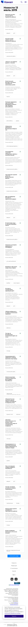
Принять (14, 616)
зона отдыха (17, 283)
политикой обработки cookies (12, 613)
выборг (8, 283)
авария (8, 33)
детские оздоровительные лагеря (13, 550)
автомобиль (10, 120)
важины (9, 327)
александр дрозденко (12, 146)
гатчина (8, 438)
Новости (14, 563)
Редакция (14, 565)
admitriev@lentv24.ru (14, 604)
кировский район (11, 56)
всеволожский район (12, 169)
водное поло (10, 414)
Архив (14, 571)
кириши (18, 414)
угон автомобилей (11, 261)
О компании (14, 568)
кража (17, 120)
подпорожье (10, 503)
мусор (8, 96)
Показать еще (14, 556)
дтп (14, 33)
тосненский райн (11, 371)
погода (8, 350)
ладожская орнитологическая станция (13, 394)
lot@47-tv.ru (16, 602)
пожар (17, 503)
